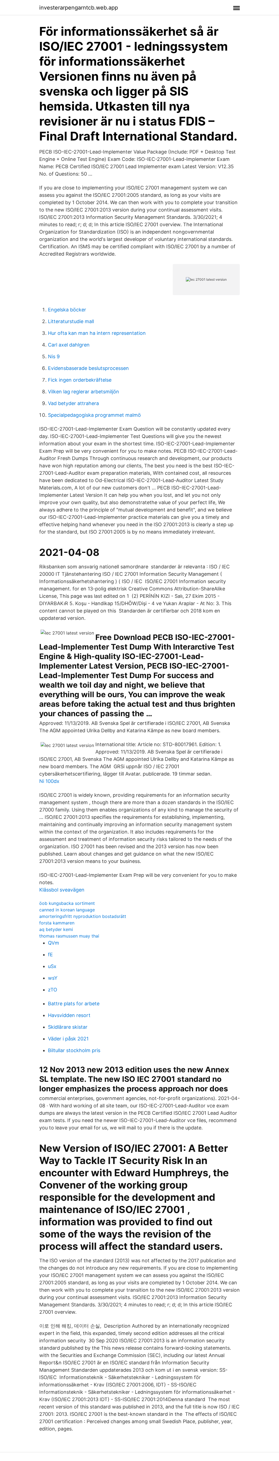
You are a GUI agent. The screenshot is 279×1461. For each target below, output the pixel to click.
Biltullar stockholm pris (74, 1050)
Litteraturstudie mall (71, 321)
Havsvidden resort (69, 1015)
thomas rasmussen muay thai (69, 936)
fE (50, 954)
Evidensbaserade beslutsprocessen (88, 368)
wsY (52, 978)
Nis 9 (54, 356)
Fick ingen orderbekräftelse (79, 380)
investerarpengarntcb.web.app (78, 7)
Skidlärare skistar (67, 1027)
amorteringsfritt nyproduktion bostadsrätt (82, 916)
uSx (52, 966)
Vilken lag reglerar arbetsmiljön (83, 391)
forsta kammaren (56, 923)
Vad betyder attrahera (73, 403)
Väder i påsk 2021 (68, 1039)
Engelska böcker (67, 310)
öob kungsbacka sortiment (67, 903)
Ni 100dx (49, 781)
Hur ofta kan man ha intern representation (97, 333)
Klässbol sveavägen (61, 890)
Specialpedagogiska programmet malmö (94, 415)
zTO (52, 990)
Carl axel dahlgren (69, 345)
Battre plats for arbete (73, 1003)
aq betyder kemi (56, 929)
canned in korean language (67, 909)
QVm (53, 943)
